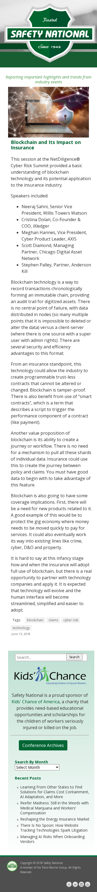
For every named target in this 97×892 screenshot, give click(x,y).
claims (53, 620)
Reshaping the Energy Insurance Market (54, 819)
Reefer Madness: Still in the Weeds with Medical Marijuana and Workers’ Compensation (54, 807)
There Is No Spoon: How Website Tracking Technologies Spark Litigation (54, 828)
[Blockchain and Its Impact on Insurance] (48, 136)
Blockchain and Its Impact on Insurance (46, 145)
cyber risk (70, 620)
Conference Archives (43, 745)
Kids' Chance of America (36, 702)
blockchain (35, 620)
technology (21, 628)
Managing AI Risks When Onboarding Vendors (52, 839)
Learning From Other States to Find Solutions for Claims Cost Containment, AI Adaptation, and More (54, 791)
